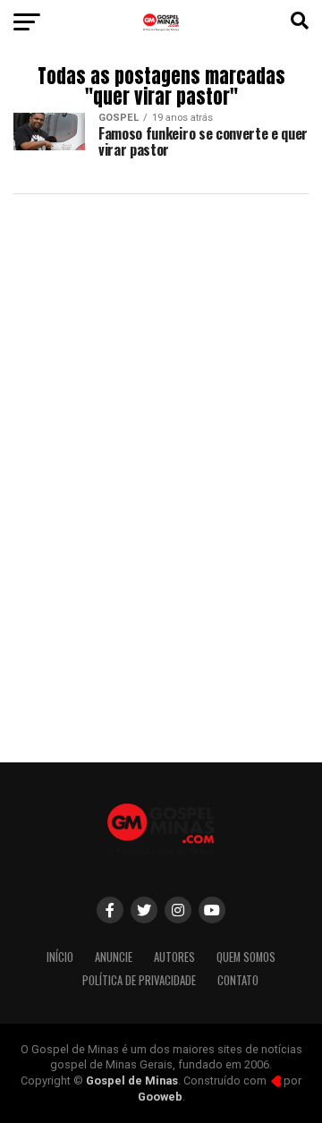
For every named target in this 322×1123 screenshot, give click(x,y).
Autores (174, 957)
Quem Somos (245, 957)
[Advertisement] (161, 574)
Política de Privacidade (139, 980)
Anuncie (113, 957)
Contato (237, 980)
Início (60, 957)
